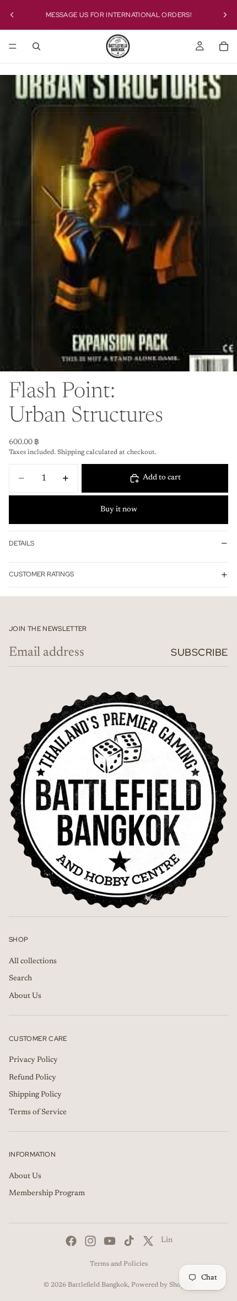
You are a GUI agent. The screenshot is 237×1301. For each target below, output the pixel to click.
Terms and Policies (119, 1264)
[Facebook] (71, 1241)
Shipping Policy (35, 1095)
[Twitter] (148, 1241)
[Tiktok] (129, 1241)
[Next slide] (225, 15)
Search (20, 979)
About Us (25, 996)
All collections (33, 961)
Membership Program (47, 1194)
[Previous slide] (12, 15)
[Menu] (12, 46)
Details (21, 543)
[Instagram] (90, 1241)
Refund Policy (32, 1078)
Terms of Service (38, 1112)
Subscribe (199, 652)
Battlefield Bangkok (98, 1285)
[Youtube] (109, 1241)
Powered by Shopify (162, 1285)
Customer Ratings (41, 574)
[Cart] (224, 46)
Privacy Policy (33, 1060)
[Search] (36, 46)
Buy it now (118, 510)
